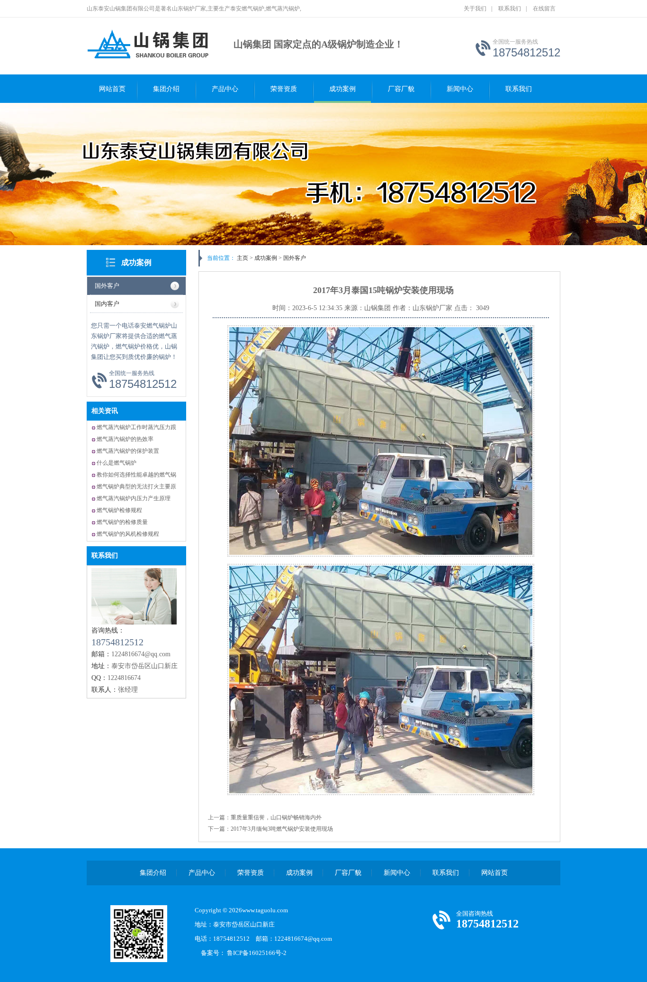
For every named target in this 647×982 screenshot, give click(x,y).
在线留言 (544, 8)
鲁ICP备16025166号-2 (260, 952)
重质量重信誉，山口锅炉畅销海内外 (276, 817)
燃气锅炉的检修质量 (122, 522)
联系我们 (509, 8)
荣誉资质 (283, 88)
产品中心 (225, 88)
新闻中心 (460, 88)
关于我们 (475, 8)
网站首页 (112, 88)
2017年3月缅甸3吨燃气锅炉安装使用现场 (282, 829)
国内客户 (107, 303)
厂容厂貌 (401, 88)
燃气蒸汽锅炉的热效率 (125, 439)
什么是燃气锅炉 (116, 462)
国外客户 (107, 285)
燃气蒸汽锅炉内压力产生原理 (134, 498)
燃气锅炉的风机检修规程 (128, 534)
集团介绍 (166, 88)
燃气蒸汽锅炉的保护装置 (128, 451)
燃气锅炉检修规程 (119, 510)
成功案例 (342, 88)
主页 (242, 258)
